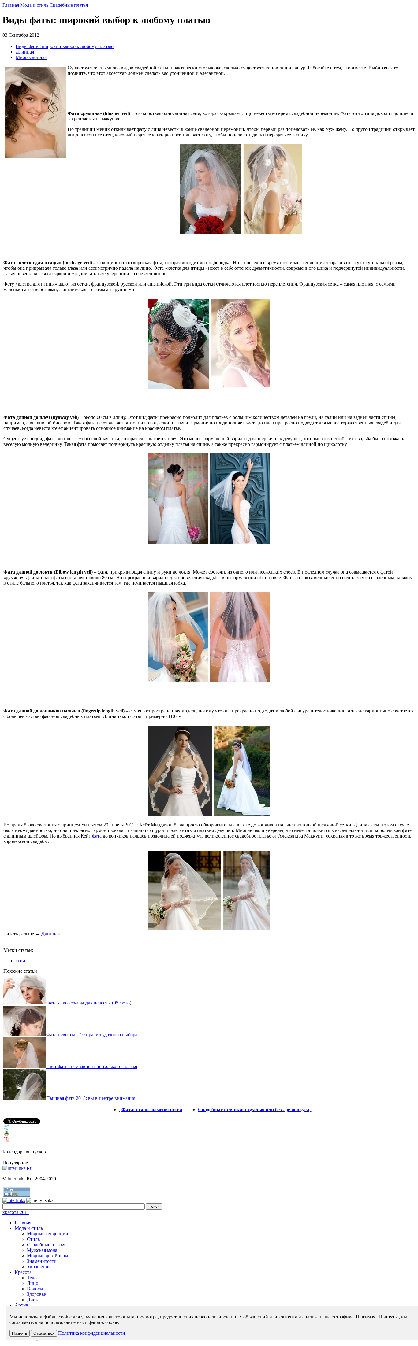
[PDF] (6, 1141)
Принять (19, 1333)
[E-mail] (6, 1128)
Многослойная (31, 57)
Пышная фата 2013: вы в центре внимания (90, 1098)
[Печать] (6, 1134)
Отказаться (43, 1333)
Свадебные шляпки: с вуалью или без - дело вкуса (253, 1109)
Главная (10, 5)
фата (97, 835)
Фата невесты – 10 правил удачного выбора (91, 1034)
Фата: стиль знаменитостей (151, 1109)
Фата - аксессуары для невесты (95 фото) (88, 1002)
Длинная (25, 51)
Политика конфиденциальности (91, 1333)
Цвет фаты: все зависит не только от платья (91, 1066)
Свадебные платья (69, 5)
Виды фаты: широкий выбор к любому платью (65, 46)
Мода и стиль (34, 5)
